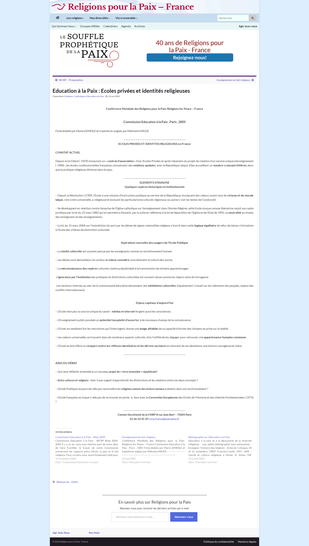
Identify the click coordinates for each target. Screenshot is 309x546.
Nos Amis (94, 532)
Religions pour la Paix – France (131, 7)
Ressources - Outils (67, 481)
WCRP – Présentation (71, 79)
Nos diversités (99, 18)
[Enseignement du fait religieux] (155, 449)
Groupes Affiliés (90, 26)
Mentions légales (247, 541)
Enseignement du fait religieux (233, 79)
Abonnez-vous (184, 516)
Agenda (126, 26)
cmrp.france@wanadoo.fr (164, 418)
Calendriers (110, 26)
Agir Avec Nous (61, 532)
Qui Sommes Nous (63, 26)
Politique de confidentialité (219, 541)
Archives (139, 26)
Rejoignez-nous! (190, 57)
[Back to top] (300, 537)
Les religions (75, 18)
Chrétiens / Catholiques (74, 96)
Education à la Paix (95, 96)
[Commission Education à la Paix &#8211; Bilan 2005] (88, 449)
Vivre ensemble (126, 18)
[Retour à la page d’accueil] (57, 17)
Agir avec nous (248, 26)
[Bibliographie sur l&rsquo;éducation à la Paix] (221, 449)
